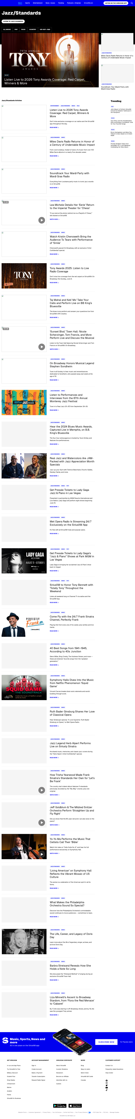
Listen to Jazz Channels (13, 21)
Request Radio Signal (38, 1080)
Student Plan (11, 1076)
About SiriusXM (61, 1065)
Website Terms (22, 1112)
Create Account (36, 1069)
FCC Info (105, 1112)
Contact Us (109, 1065)
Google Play (60, 1106)
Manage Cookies (114, 1112)
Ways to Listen (85, 1069)
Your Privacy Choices (81, 1112)
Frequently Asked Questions (114, 1069)
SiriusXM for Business (14, 1098)
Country (32, 29)
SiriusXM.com (88, 3)
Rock (23, 29)
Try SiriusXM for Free (13, 1069)
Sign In (34, 1065)
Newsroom (59, 1073)
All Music (7, 29)
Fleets (9, 1095)
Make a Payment (37, 1073)
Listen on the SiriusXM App (116, 3)
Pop (16, 29)
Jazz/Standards (65, 105)
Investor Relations (62, 1069)
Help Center (109, 1073)
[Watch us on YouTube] (107, 1087)
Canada (83, 1080)
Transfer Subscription (38, 1076)
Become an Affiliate (62, 1076)
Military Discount (12, 1073)
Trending (61, 3)
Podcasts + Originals (74, 3)
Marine (9, 1087)
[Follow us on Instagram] (107, 1083)
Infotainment (11, 1084)
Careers (58, 1084)
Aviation (9, 1091)
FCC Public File (97, 1112)
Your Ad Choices (57, 1112)
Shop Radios (11, 1080)
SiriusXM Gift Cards (87, 1076)
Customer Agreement (35, 1112)
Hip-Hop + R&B (45, 29)
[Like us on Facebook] (107, 1080)
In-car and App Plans (13, 1065)
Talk (78, 105)
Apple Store (75, 1106)
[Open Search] (132, 3)
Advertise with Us (61, 1080)
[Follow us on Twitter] (107, 1085)
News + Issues (50, 3)
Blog (82, 1065)
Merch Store (85, 1073)
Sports (27, 3)
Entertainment (37, 3)
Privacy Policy (47, 1112)
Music (20, 3)
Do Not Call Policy (68, 1112)
